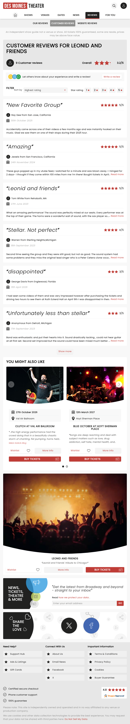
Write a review (112, 76)
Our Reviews (40, 23)
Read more (117, 174)
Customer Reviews (62, 23)
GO (120, 603)
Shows (28, 15)
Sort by (18, 89)
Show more (65, 351)
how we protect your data (74, 597)
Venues (45, 15)
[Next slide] (119, 384)
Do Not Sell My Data (76, 719)
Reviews (92, 15)
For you (110, 15)
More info (47, 450)
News (76, 15)
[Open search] (114, 6)
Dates (61, 15)
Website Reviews (87, 23)
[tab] (63, 466)
